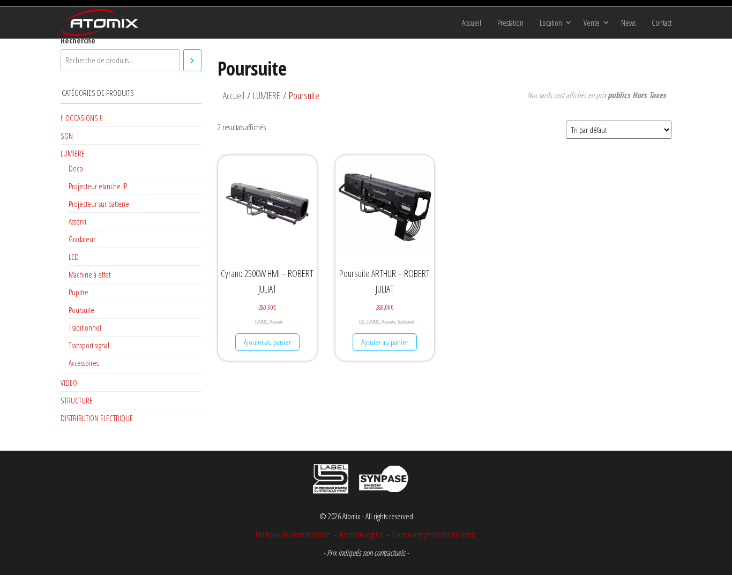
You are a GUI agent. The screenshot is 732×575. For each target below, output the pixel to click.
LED (361, 321)
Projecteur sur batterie (99, 203)
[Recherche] (192, 60)
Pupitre (78, 292)
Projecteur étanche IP (98, 186)
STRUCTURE (77, 400)
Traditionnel (406, 321)
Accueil (471, 22)
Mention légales (361, 534)
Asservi (77, 221)
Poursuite (276, 321)
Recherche (78, 40)
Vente (592, 22)
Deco (76, 168)
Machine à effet (89, 274)
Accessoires (84, 362)
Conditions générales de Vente (434, 534)
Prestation (510, 22)
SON (67, 135)
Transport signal (89, 345)
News (628, 22)
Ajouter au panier (267, 342)
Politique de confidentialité (293, 534)
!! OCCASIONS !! (82, 118)
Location (551, 22)
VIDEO (69, 382)
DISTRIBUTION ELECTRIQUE (97, 418)
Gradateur (82, 239)
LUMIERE (261, 321)
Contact (661, 22)
